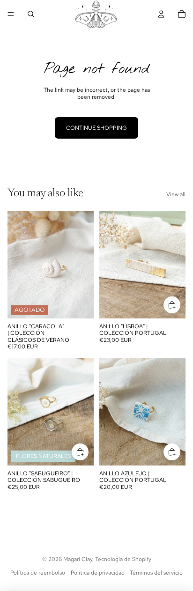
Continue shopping (96, 128)
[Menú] (11, 14)
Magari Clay (77, 559)
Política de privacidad (98, 572)
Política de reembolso (37, 572)
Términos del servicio (156, 572)
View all (176, 194)
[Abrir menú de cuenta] (161, 14)
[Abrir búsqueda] (31, 14)
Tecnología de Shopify (123, 559)
